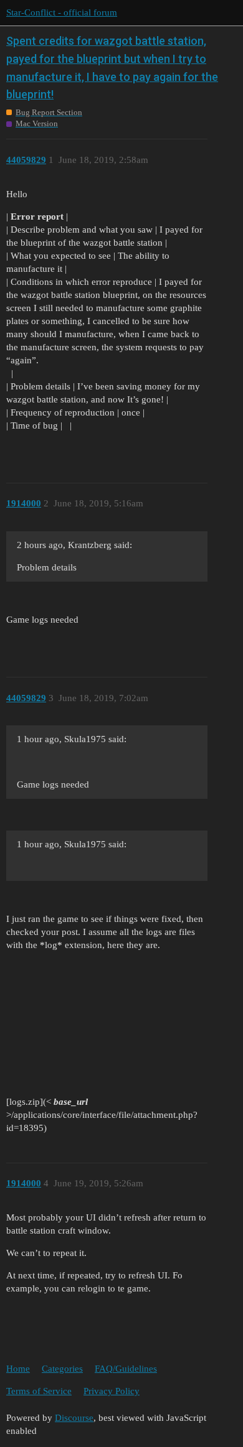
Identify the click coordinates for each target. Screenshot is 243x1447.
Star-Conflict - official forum (61, 12)
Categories (62, 1369)
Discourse (74, 1418)
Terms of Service (39, 1391)
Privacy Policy (111, 1391)
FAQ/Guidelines (126, 1369)
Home (18, 1369)
